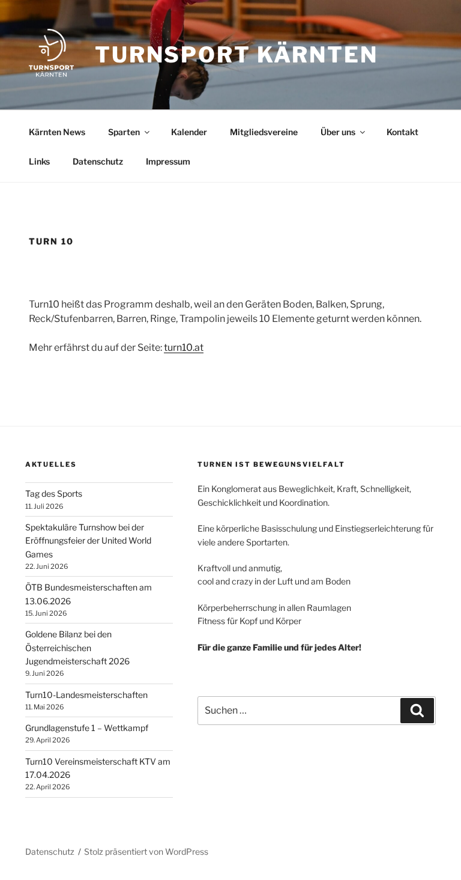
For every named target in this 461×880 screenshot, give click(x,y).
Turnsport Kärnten (236, 54)
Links (39, 161)
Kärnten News (57, 132)
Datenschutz (98, 161)
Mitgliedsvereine (264, 132)
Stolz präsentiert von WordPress (146, 851)
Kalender (189, 132)
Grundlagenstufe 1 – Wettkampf (86, 728)
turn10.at (183, 347)
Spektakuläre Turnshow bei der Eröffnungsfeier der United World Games (88, 540)
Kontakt (402, 132)
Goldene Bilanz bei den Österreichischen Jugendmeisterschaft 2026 (77, 647)
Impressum (168, 161)
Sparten (124, 132)
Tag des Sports (53, 493)
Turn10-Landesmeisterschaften (86, 695)
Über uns (338, 132)
